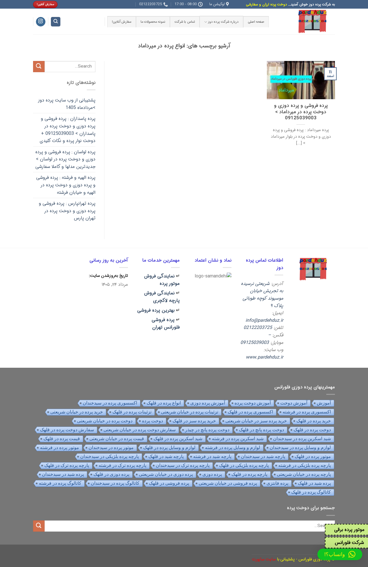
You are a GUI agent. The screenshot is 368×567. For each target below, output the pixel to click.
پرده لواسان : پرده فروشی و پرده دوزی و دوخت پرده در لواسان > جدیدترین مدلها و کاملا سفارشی (65, 159)
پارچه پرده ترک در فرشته (122, 465)
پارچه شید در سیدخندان (263, 456)
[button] (339, 554)
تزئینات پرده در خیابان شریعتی (189, 411)
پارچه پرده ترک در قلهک (66, 465)
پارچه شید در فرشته (212, 456)
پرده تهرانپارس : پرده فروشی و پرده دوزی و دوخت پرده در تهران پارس (67, 211)
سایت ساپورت (264, 559)
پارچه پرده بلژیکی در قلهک (244, 465)
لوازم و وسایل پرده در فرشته (232, 447)
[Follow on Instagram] (40, 22)
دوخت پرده (152, 420)
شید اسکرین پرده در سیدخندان (302, 438)
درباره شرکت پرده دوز (223, 21)
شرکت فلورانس (349, 542)
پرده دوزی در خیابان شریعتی (166, 474)
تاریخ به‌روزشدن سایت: (108, 276)
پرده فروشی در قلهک (169, 483)
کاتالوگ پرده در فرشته (60, 483)
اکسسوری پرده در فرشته (307, 411)
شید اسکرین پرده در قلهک (178, 438)
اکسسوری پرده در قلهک (250, 411)
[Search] (55, 21)
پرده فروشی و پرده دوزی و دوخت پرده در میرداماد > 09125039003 (301, 112)
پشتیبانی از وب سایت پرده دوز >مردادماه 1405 (66, 104)
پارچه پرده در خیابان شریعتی (304, 474)
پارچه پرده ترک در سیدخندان (183, 465)
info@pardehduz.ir (264, 320)
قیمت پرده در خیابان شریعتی (116, 438)
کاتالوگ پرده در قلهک (311, 492)
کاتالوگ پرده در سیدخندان (115, 483)
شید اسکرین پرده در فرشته (238, 438)
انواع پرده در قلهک (164, 403)
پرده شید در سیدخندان (63, 474)
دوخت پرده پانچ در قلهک (261, 429)
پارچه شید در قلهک (166, 456)
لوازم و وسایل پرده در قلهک (169, 447)
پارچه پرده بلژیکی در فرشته (304, 465)
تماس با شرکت (185, 21)
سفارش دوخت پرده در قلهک (67, 429)
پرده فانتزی (277, 483)
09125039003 (254, 342)
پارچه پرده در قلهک (249, 474)
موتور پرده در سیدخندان (111, 447)
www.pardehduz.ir (264, 357)
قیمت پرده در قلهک (61, 438)
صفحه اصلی (256, 21)
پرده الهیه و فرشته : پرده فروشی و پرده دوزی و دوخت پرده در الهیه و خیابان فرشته (65, 185)
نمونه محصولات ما (153, 21)
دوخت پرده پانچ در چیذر (207, 429)
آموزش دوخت (293, 403)
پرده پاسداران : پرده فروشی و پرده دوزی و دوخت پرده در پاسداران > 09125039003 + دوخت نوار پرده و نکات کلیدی (67, 129)
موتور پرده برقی (349, 529)
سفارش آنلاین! (121, 21)
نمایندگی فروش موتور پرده (162, 280)
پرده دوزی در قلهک (111, 474)
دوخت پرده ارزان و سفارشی (266, 4)
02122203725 (258, 327)
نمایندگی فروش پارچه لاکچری (162, 297)
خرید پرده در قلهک (313, 420)
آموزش (324, 403)
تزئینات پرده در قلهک (132, 411)
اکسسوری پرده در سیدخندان (110, 403)
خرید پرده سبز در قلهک (194, 420)
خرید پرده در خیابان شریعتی (76, 411)
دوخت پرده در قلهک (312, 429)
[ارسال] (39, 66)
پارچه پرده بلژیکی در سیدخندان (109, 456)
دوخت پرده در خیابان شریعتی (105, 420)
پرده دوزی (212, 474)
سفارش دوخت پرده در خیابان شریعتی (139, 429)
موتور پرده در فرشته (59, 447)
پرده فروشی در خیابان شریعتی (228, 483)
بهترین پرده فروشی (156, 310)
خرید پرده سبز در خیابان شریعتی (256, 420)
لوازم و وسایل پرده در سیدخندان (300, 447)
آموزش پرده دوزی (207, 403)
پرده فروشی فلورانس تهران (166, 323)
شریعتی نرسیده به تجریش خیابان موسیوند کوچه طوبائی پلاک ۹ (262, 294)
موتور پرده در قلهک (313, 456)
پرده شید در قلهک (314, 483)
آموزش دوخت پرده (253, 403)
